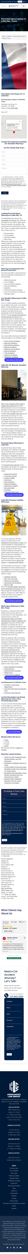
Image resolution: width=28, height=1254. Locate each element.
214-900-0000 (16, 996)
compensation (21, 331)
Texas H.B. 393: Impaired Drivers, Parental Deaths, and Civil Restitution (15, 759)
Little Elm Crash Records (12, 693)
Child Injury (8, 480)
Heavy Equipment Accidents (13, 667)
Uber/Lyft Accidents (10, 355)
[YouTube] (20, 1247)
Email (9, 1014)
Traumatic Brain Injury (11, 492)
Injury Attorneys (6, 873)
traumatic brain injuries (15, 562)
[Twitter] (10, 1247)
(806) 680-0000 (14, 1135)
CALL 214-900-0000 (14, 731)
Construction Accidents (12, 675)
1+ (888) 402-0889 (9, 894)
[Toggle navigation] (23, 6)
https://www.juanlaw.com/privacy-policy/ (11, 184)
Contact (14, 1198)
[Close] (20, 121)
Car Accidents (5, 865)
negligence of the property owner (12, 543)
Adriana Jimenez (12, 938)
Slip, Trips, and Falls (10, 579)
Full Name (10, 1001)
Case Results (14, 1193)
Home (3, 36)
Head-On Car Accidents (12, 349)
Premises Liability (6, 876)
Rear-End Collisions (10, 343)
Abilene (3, 861)
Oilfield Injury (8, 673)
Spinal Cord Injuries (10, 474)
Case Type (10, 1020)
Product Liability (9, 478)
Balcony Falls (8, 585)
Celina (6, 746)
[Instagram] (17, 1247)
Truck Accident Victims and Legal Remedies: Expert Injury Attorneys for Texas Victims (15, 769)
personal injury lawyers (11, 465)
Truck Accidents (6, 880)
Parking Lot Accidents (11, 581)
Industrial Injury (9, 669)
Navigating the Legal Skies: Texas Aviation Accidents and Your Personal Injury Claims (15, 775)
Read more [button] (6, 951)
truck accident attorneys (14, 414)
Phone (9, 1007)
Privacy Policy (6, 209)
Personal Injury (6, 875)
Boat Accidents (9, 482)
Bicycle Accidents (10, 351)
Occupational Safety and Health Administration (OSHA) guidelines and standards (13, 621)
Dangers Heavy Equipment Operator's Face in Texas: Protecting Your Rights (13, 781)
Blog (14, 1188)
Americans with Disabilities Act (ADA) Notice (14, 1205)
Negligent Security (10, 577)
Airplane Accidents (10, 484)
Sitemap (14, 1208)
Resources (4, 878)
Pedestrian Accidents (11, 357)
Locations (9, 36)
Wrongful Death (9, 488)
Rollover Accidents (10, 347)
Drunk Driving (5, 871)
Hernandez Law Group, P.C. (10, 220)
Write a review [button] (8, 931)
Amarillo (3, 750)
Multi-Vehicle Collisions (11, 345)
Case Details (10, 1026)
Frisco (6, 740)
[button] (14, 132)
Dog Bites (7, 490)
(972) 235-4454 (14, 1120)
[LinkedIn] (14, 1247)
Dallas (18, 748)
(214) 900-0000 (12, 896)
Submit (5, 193)
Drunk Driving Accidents (12, 341)
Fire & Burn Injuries (10, 476)
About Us (14, 1191)
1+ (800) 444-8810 (14, 1149)
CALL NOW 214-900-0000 (14, 360)
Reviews (14, 1196)
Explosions (14, 1183)
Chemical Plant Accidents (12, 671)
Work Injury (5, 882)
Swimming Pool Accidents (12, 583)
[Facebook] (7, 1247)
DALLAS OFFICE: (6, 888)
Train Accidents (9, 353)
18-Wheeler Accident (14, 1181)
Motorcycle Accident (14, 1186)
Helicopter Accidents (11, 486)
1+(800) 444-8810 (15, 1115)
